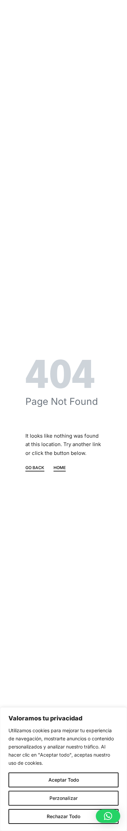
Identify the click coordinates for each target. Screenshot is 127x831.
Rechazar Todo (63, 816)
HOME (60, 468)
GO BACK (34, 468)
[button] (108, 816)
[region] (63, 769)
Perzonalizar (63, 798)
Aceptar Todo (63, 780)
